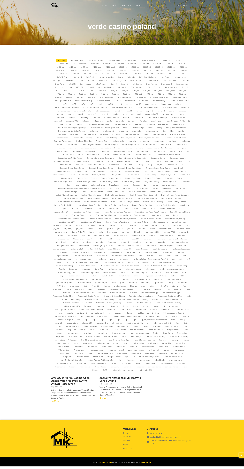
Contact (139, 5)
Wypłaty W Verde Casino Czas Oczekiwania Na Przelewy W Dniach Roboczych (70, 380)
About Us (127, 437)
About (114, 5)
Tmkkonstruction (105, 462)
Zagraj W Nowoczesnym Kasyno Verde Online (120, 379)
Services (126, 5)
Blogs (125, 444)
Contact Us (127, 448)
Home (104, 5)
